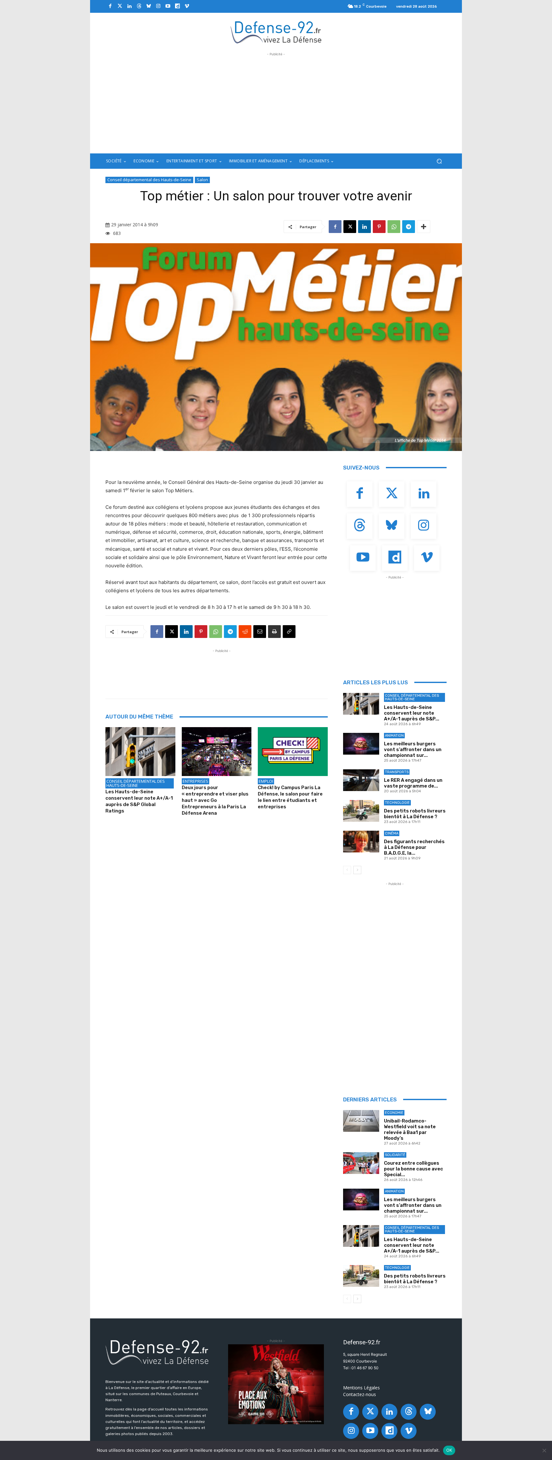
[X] (349, 226)
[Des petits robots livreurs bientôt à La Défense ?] (361, 811)
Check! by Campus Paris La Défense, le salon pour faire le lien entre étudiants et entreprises (290, 797)
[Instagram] (158, 6)
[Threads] (139, 6)
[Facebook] (110, 6)
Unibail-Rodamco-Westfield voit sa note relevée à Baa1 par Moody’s (410, 1129)
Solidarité (395, 1155)
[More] (423, 226)
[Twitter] (120, 6)
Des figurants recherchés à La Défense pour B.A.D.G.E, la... (414, 847)
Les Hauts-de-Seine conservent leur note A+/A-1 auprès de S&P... (411, 713)
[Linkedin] (129, 6)
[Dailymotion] (177, 6)
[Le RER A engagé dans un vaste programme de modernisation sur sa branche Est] (361, 780)
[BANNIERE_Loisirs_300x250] (276, 1384)
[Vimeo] (187, 6)
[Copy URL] (289, 631)
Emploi (266, 781)
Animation (394, 736)
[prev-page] (347, 870)
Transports (397, 772)
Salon (202, 179)
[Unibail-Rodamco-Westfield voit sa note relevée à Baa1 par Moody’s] (361, 1121)
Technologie (397, 803)
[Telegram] (408, 226)
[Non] (544, 1450)
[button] (439, 161)
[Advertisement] (276, 102)
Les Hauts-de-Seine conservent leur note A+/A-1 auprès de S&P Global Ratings (139, 801)
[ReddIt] (245, 631)
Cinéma (391, 833)
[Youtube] (167, 6)
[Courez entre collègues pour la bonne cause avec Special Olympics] (361, 1163)
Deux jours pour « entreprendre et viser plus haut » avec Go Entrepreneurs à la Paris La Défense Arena (215, 800)
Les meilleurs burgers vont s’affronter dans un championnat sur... (412, 749)
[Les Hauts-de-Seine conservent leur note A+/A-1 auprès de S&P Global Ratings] (140, 751)
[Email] (259, 631)
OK (449, 1450)
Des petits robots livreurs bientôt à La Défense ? (415, 813)
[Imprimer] (274, 631)
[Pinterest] (379, 226)
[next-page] (357, 870)
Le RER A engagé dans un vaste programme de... (413, 783)
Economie (394, 1113)
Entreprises (195, 781)
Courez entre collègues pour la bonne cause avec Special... (413, 1168)
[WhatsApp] (393, 226)
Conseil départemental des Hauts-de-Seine (149, 179)
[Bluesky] (148, 6)
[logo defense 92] (276, 31)
